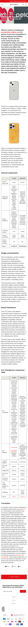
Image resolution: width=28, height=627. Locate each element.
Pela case (22, 496)
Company (13, 596)
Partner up (14, 603)
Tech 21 (14, 496)
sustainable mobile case (11, 32)
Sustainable (15, 14)
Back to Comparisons (15, 576)
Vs (18, 14)
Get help (13, 600)
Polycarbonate (14, 447)
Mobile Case (9, 14)
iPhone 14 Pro (4, 14)
